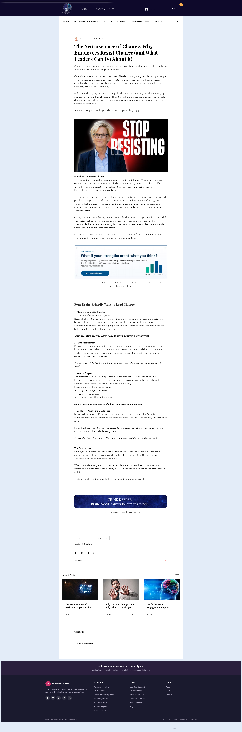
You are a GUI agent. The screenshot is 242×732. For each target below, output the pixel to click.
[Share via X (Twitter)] (82, 552)
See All (177, 574)
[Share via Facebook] (75, 552)
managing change (101, 538)
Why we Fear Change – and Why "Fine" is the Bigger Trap (120, 606)
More (157, 21)
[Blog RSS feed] (181, 5)
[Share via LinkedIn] (88, 552)
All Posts (65, 21)
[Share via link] (94, 552)
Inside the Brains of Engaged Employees (158, 606)
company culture (82, 538)
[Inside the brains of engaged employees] (162, 589)
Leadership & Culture (141, 21)
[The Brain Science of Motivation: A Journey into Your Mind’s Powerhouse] (80, 589)
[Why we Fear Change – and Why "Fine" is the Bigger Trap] (121, 589)
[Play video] (121, 145)
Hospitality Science (118, 21)
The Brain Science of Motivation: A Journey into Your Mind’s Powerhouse (78, 606)
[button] (177, 21)
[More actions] (166, 38)
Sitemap (173, 729)
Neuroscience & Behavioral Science (89, 21)
